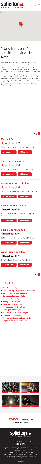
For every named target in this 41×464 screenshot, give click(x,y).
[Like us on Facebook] (17, 444)
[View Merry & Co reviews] (9, 143)
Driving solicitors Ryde (12, 310)
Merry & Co (7, 139)
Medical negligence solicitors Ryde (17, 318)
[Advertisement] (20, 109)
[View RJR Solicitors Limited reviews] (9, 234)
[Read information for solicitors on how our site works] (11, 401)
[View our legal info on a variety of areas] (30, 387)
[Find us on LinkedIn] (23, 444)
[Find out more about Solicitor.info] (11, 387)
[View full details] (30, 401)
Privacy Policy (29, 452)
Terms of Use (19, 452)
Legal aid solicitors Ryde (12, 304)
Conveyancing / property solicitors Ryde (19, 290)
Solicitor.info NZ (22, 454)
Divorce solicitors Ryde (12, 299)
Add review (24, 152)
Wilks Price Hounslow (13, 252)
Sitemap (13, 454)
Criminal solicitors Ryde (12, 315)
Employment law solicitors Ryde (15, 321)
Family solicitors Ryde (11, 301)
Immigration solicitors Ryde (14, 307)
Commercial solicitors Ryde (14, 296)
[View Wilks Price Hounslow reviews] (9, 256)
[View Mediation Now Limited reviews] (9, 209)
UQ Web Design (32, 454)
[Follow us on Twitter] (20, 444)
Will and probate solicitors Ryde (15, 312)
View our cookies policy (20, 458)
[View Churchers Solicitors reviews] (9, 165)
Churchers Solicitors (12, 161)
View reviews (8, 152)
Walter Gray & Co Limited (15, 183)
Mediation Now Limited (14, 205)
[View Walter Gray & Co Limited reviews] (9, 187)
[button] (21, 24)
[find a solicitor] (20, 434)
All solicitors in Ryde (11, 288)
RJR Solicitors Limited (13, 229)
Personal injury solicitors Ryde (15, 293)
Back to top (21, 461)
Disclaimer (7, 454)
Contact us (11, 452)
